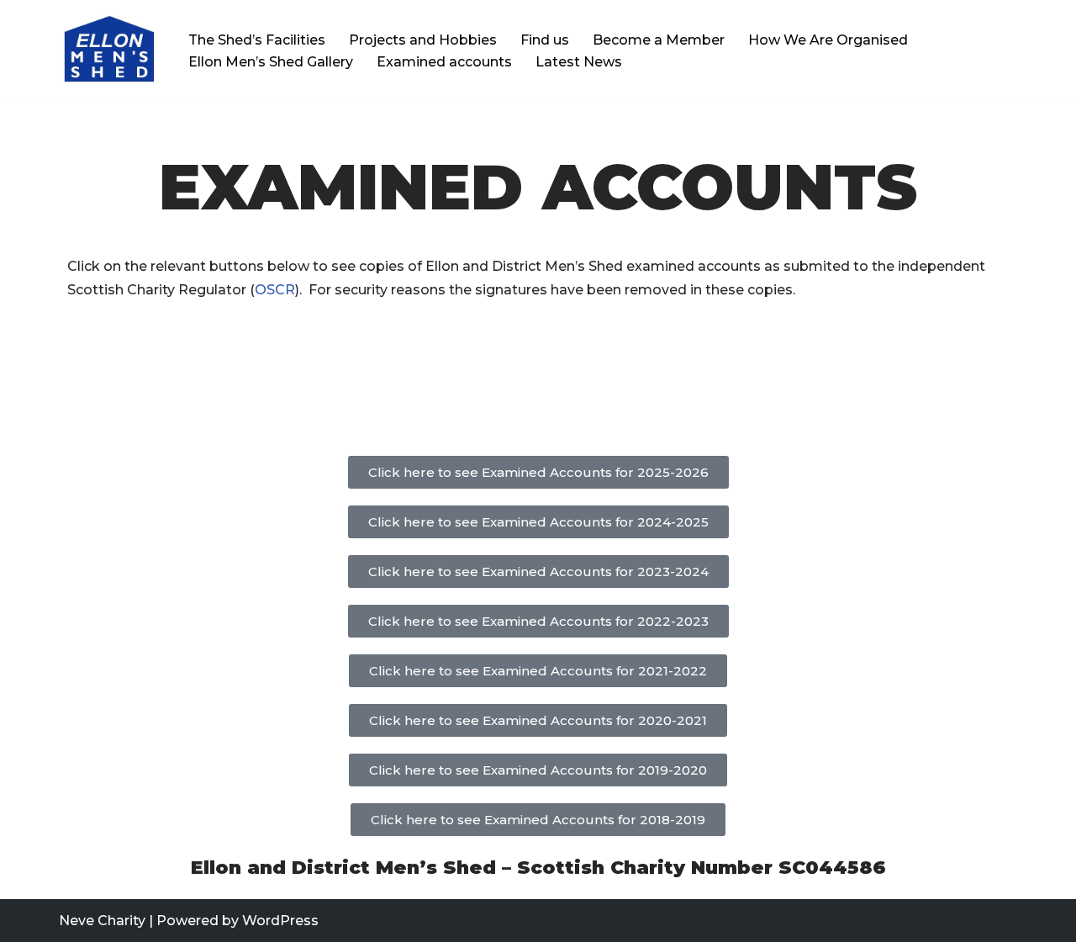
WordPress (280, 921)
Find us (544, 40)
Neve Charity (102, 921)
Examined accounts (444, 62)
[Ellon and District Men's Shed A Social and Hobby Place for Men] (109, 51)
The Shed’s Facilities (256, 40)
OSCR (275, 290)
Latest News (578, 62)
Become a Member (659, 40)
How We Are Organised (828, 40)
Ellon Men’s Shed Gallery (270, 62)
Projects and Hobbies (423, 40)
